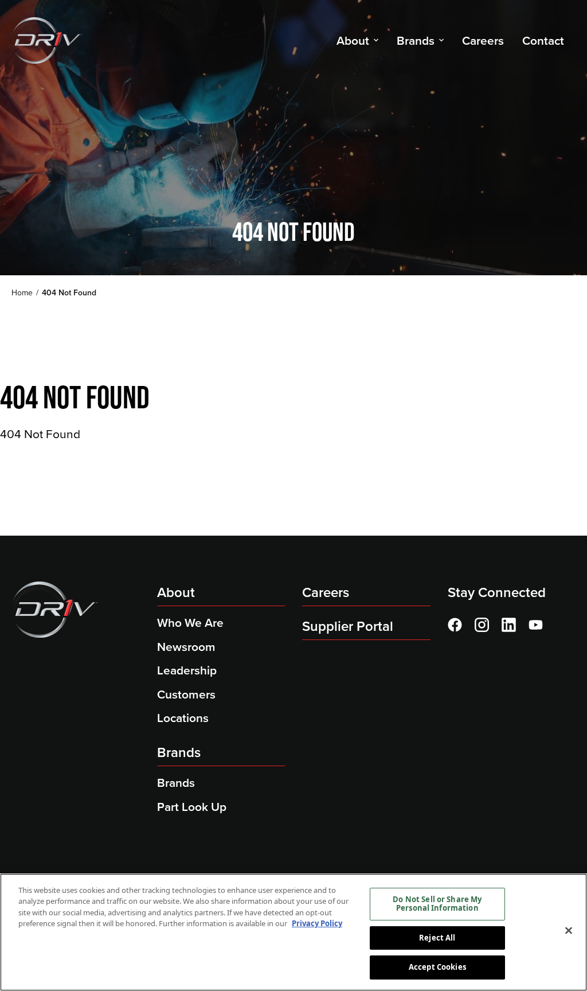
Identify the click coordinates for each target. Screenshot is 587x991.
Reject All (437, 938)
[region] (293, 932)
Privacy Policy (317, 923)
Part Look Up (191, 807)
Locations (183, 718)
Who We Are (190, 622)
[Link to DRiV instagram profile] (482, 625)
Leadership (187, 670)
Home (22, 293)
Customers (186, 694)
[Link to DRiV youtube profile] (536, 625)
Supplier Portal (347, 626)
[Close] (568, 930)
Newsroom (186, 647)
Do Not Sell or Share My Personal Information (437, 904)
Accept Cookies (437, 967)
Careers (325, 592)
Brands (179, 752)
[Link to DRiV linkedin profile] (509, 625)
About (176, 592)
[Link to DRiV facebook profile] (455, 625)
